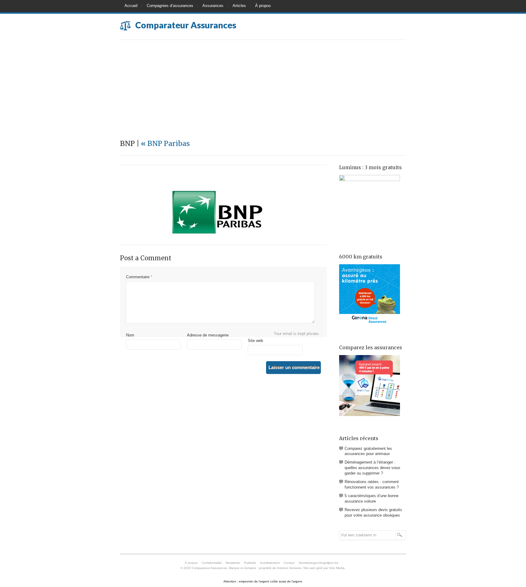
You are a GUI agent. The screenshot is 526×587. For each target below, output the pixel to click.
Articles (239, 5)
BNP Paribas (165, 143)
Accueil (131, 5)
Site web (255, 340)
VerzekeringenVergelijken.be (318, 562)
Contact (289, 562)
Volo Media (337, 568)
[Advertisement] (263, 85)
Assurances (212, 5)
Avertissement (270, 562)
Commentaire (139, 277)
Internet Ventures (289, 568)
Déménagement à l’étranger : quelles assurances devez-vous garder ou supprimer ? (372, 467)
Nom (130, 335)
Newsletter (233, 562)
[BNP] (217, 235)
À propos (263, 5)
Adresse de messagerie (208, 335)
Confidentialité (212, 562)
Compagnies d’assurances (170, 5)
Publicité (250, 562)
